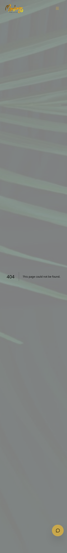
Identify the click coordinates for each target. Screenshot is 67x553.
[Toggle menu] (57, 8)
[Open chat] (58, 530)
